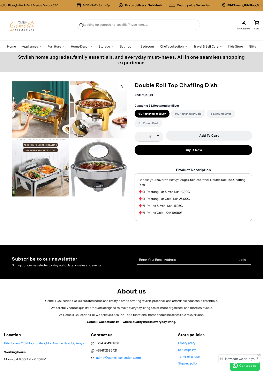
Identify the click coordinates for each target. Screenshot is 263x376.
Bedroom (147, 46)
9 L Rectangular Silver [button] (152, 113)
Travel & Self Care (206, 46)
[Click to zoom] (121, 86)
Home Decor (80, 46)
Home (11, 46)
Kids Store (235, 46)
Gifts (252, 46)
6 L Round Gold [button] (148, 123)
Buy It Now (193, 150)
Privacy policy (186, 343)
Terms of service (189, 357)
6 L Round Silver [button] (221, 113)
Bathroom (127, 46)
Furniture (54, 46)
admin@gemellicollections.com (118, 358)
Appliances (30, 46)
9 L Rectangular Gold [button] (188, 113)
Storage (104, 46)
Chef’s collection (172, 46)
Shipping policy (187, 363)
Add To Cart (209, 135)
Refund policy (187, 350)
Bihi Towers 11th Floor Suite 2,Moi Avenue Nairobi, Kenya (44, 343)
